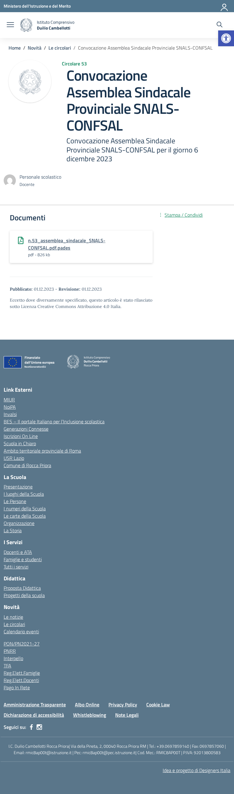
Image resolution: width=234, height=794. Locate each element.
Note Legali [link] (127, 715)
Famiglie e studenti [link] (23, 559)
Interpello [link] (13, 658)
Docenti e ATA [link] (18, 552)
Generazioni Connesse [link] (26, 428)
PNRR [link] (10, 651)
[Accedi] (224, 6)
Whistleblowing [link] (89, 715)
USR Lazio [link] (14, 458)
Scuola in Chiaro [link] (20, 443)
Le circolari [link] (14, 624)
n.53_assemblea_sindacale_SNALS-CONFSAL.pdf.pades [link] (66, 244)
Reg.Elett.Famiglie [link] (22, 673)
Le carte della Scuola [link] (25, 515)
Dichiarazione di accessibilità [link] (34, 715)
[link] (226, 38)
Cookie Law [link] (158, 704)
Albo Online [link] (87, 704)
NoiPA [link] (10, 407)
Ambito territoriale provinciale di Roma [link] (42, 450)
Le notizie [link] (13, 617)
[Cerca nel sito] (219, 25)
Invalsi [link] (10, 414)
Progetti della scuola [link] (24, 595)
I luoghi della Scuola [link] (24, 494)
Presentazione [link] (18, 486)
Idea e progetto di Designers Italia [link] (196, 770)
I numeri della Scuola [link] (25, 508)
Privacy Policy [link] (122, 704)
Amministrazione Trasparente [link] (35, 704)
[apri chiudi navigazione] (10, 25)
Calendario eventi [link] (21, 631)
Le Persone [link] (15, 501)
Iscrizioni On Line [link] (21, 436)
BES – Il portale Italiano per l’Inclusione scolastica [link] (54, 421)
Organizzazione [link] (19, 523)
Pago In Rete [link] (17, 687)
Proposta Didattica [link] (22, 588)
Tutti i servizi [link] (16, 566)
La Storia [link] (13, 530)
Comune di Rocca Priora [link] (27, 465)
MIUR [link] (9, 399)
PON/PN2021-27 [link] (22, 643)
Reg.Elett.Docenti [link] (21, 680)
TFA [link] (7, 665)
